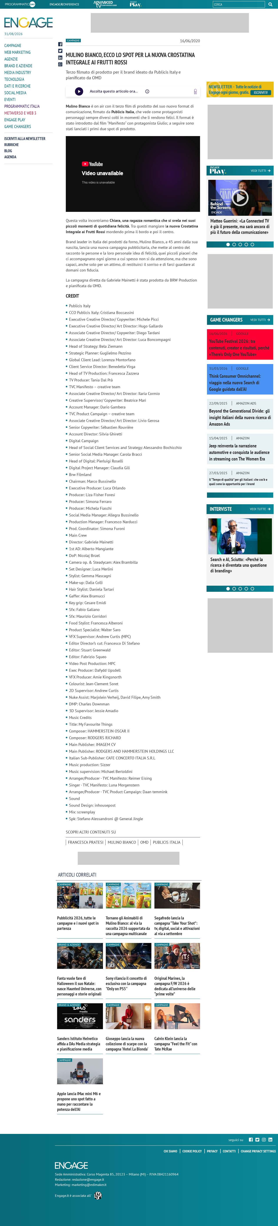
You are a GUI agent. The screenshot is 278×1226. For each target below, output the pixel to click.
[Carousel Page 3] (240, 244)
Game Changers (17, 126)
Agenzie (11, 59)
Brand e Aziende (18, 66)
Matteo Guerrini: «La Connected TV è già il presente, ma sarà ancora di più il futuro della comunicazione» (240, 226)
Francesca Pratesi (85, 842)
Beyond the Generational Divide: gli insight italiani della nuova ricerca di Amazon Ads (240, 417)
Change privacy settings (258, 1151)
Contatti (229, 1151)
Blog (8, 150)
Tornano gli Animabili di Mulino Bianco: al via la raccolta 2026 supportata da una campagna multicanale (128, 925)
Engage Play (14, 120)
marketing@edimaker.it (89, 1184)
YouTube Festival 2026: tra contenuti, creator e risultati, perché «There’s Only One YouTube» (239, 347)
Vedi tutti (258, 171)
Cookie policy (192, 1151)
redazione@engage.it (88, 1179)
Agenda (10, 156)
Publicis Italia (166, 842)
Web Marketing (17, 52)
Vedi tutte (258, 509)
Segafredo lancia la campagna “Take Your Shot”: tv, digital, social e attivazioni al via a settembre (177, 925)
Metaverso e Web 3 (20, 113)
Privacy (212, 1151)
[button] (270, 4)
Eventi (10, 99)
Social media (15, 93)
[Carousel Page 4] (246, 244)
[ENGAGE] (28, 22)
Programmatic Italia (22, 106)
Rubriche (11, 144)
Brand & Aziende (69, 944)
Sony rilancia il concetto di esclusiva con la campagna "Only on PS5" (126, 983)
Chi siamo (170, 1151)
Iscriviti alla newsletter (24, 138)
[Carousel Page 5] (252, 244)
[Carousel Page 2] (234, 244)
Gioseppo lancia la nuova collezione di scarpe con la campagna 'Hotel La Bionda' (127, 1044)
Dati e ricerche (17, 86)
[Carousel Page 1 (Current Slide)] (228, 244)
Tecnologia (14, 79)
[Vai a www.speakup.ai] (195, 91)
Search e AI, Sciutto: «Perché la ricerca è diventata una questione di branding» (238, 565)
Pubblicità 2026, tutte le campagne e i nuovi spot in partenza (78, 923)
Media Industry (17, 72)
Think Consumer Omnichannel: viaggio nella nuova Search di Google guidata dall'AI (235, 382)
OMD (144, 842)
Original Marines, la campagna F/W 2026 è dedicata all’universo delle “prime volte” (174, 986)
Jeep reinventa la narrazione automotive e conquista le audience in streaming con (239, 452)
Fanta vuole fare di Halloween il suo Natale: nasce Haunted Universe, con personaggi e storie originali (79, 986)
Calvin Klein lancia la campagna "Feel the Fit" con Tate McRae (175, 1044)
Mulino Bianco (122, 842)
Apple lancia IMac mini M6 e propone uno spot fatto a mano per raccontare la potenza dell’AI (79, 1101)
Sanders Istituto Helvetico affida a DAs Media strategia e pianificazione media (78, 1044)
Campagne (12, 45)
